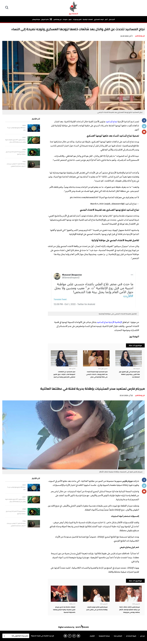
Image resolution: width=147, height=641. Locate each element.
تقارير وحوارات (77, 19)
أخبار (106, 19)
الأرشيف (92, 636)
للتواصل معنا (118, 636)
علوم (70, 19)
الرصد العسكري (99, 19)
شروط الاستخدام (131, 636)
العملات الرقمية (88, 19)
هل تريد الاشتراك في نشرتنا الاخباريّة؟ (42, 635)
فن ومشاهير (57, 19)
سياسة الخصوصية (104, 636)
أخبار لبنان (112, 19)
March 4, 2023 (97, 204)
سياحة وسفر (36, 19)
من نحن (142, 636)
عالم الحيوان (45, 19)
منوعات (65, 19)
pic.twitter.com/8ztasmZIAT (84, 197)
